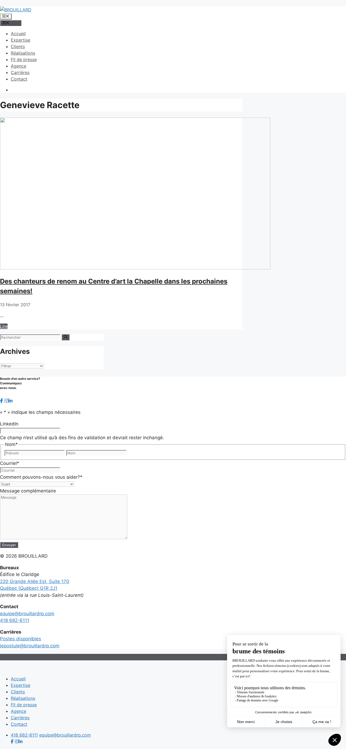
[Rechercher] (65, 337)
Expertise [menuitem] (20, 685)
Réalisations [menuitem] (23, 698)
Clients (18, 46)
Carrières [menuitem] (20, 717)
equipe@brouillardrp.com (27, 613)
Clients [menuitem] (18, 691)
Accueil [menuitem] (18, 678)
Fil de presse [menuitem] (24, 704)
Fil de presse (24, 59)
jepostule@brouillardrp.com (29, 645)
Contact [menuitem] (19, 724)
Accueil (18, 33)
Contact (19, 79)
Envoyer (9, 545)
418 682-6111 (14, 620)
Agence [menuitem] (18, 711)
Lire (4, 326)
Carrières (20, 72)
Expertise (20, 40)
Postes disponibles (20, 638)
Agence (18, 66)
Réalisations (23, 53)
